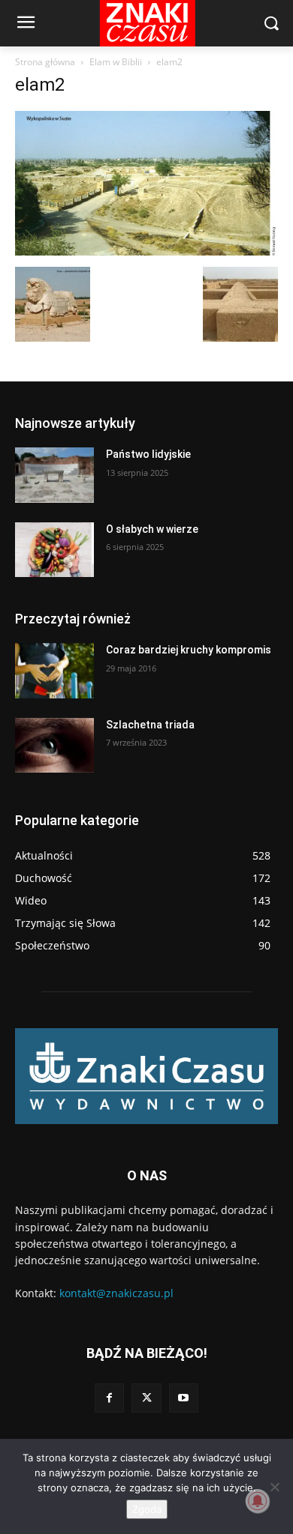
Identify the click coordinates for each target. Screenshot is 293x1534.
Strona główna (45, 61)
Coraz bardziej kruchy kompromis (188, 650)
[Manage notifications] (258, 1501)
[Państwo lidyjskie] (54, 475)
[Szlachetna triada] (54, 745)
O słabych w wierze (152, 529)
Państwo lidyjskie (148, 454)
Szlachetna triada (150, 725)
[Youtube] (183, 1398)
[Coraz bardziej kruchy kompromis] (54, 670)
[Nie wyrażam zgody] (274, 1486)
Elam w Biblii (115, 61)
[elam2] (146, 251)
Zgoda (147, 1509)
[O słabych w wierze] (54, 550)
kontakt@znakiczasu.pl (116, 1293)
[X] (146, 1398)
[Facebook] (109, 1398)
